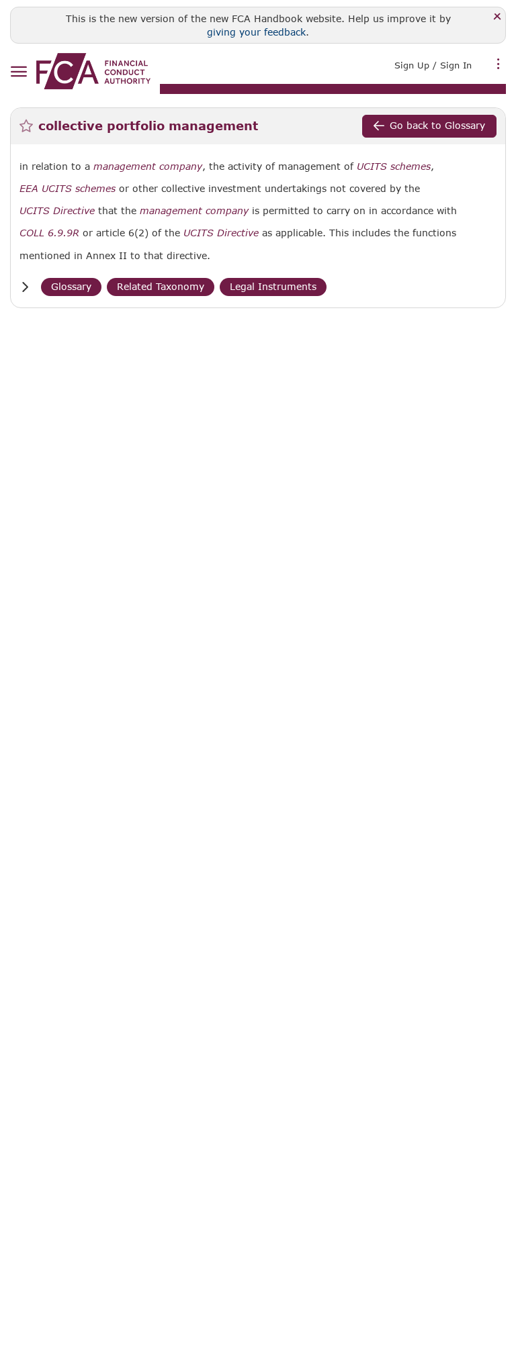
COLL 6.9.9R (49, 232)
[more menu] (498, 63)
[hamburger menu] (18, 72)
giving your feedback (256, 32)
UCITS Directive (57, 210)
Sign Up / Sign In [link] (433, 65)
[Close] (497, 17)
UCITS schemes (394, 166)
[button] (24, 287)
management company (147, 166)
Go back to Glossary (437, 125)
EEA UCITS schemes (67, 188)
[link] (93, 71)
